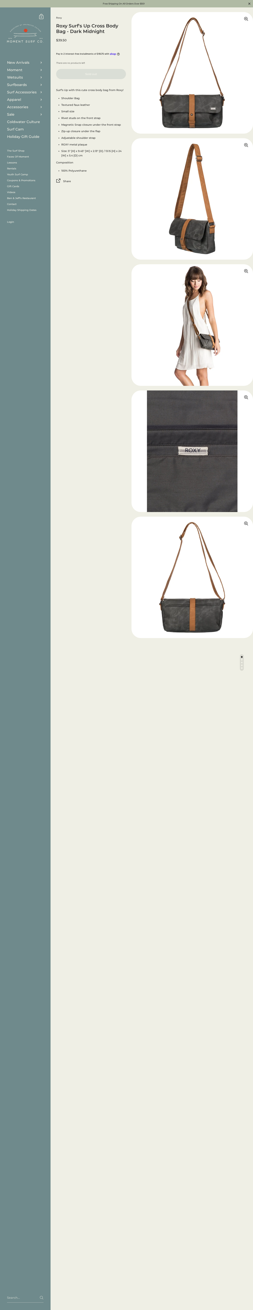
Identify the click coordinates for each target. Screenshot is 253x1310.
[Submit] (42, 1298)
